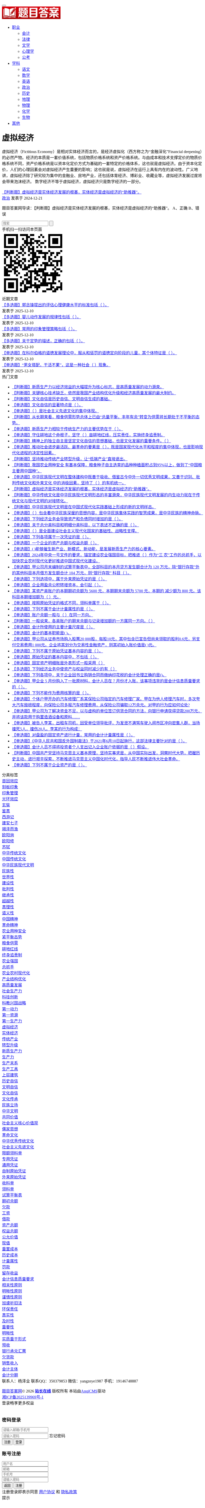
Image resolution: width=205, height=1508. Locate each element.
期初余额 (10, 1201)
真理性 (8, 907)
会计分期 (10, 1375)
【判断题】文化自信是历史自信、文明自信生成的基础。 (62, 399)
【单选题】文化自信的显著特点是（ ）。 (47, 405)
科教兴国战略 (14, 1003)
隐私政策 (69, 1492)
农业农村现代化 (16, 973)
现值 (6, 1243)
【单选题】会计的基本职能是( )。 (42, 633)
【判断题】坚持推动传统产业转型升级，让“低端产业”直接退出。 (70, 459)
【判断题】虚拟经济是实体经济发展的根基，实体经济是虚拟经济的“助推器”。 (72, 192)
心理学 (28, 51)
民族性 (8, 871)
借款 (6, 1219)
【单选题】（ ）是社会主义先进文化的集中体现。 (55, 411)
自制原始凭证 (14, 1171)
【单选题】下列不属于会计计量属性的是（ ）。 (53, 609)
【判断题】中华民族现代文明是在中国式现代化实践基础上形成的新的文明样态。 (84, 507)
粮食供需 (10, 943)
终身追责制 (12, 955)
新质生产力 (12, 1051)
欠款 (6, 1207)
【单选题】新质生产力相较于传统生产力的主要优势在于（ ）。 (67, 429)
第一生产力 (12, 1021)
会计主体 (10, 1369)
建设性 (8, 883)
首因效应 (10, 781)
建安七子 (10, 823)
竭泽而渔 (10, 829)
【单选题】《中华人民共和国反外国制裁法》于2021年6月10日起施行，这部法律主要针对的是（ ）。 (99, 741)
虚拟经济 (10, 1027)
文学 (26, 45)
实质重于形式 (14, 1339)
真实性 (8, 1315)
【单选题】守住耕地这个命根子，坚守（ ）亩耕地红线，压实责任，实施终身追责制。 (88, 435)
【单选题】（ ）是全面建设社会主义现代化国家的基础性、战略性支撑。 (75, 531)
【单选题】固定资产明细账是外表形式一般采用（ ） (58, 663)
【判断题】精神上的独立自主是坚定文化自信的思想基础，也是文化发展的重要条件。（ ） (91, 441)
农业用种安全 (14, 931)
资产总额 (10, 1225)
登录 (19, 1442)
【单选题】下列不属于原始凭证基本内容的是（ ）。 (57, 651)
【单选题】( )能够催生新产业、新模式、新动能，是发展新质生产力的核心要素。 (84, 549)
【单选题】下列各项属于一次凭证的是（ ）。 (51, 537)
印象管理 (10, 793)
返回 (7, 1485)
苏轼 (6, 847)
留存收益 (10, 1273)
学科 (16, 63)
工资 (6, 1213)
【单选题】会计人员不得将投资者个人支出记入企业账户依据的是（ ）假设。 (80, 747)
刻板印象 (10, 787)
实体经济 (10, 1033)
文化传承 (10, 1099)
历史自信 (10, 1081)
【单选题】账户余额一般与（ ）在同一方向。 (52, 615)
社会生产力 (12, 991)
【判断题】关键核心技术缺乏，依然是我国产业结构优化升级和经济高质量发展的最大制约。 (94, 393)
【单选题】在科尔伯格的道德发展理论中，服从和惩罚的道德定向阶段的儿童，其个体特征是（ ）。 (89, 353)
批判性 (8, 889)
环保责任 (10, 1309)
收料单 (8, 1183)
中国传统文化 (14, 859)
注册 (7, 1442)
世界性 (8, 877)
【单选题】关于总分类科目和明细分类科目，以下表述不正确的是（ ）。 (75, 525)
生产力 (8, 1057)
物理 (26, 105)
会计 (26, 33)
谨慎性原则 (12, 1297)
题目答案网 (12, 1391)
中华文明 (10, 1111)
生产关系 (10, 1063)
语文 (26, 69)
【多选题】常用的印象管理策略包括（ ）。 (39, 329)
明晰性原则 (12, 1291)
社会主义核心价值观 (20, 1123)
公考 (26, 57)
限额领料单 (12, 1153)
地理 (26, 99)
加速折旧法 (12, 1303)
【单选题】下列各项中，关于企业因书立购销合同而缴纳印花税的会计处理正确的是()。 (89, 675)
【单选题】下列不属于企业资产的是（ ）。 (49, 765)
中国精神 (10, 919)
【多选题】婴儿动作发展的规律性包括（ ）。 (41, 317)
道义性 (8, 913)
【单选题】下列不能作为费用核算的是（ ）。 (51, 693)
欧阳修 (8, 841)
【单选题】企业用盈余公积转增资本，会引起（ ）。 (57, 585)
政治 (26, 87)
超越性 (8, 901)
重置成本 (10, 1249)
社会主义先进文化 (18, 1147)
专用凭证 (10, 1159)
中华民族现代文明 (18, 865)
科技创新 (10, 997)
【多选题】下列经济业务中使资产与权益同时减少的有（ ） (64, 669)
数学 (26, 75)
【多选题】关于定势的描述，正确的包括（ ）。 (43, 341)
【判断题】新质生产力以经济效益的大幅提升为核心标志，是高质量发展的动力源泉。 (88, 387)
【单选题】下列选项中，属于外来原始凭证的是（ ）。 (59, 579)
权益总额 (10, 1231)
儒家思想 (10, 1129)
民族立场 (10, 1105)
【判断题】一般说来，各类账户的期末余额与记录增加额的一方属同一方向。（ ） (83, 621)
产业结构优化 (14, 979)
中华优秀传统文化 (18, 1141)
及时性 (8, 1321)
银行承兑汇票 (14, 1351)
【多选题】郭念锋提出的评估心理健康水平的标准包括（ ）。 (55, 305)
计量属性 (10, 1261)
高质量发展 (12, 985)
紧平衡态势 (12, 937)
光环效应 (10, 799)
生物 (26, 117)
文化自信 (10, 1093)
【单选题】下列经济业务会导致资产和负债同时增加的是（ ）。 (67, 519)
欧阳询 (8, 835)
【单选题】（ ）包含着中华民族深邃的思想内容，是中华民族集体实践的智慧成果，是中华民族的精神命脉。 (107, 513)
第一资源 (10, 1015)
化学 (26, 111)
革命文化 (10, 1135)
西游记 (8, 817)
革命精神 (10, 925)
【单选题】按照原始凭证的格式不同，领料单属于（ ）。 (61, 603)
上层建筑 (10, 1075)
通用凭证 (10, 1165)
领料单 (8, 1189)
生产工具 (10, 1069)
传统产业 (10, 1039)
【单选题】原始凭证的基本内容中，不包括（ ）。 (55, 657)
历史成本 (10, 1255)
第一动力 (10, 1009)
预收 (6, 1345)
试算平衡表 (12, 1195)
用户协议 (47, 1492)
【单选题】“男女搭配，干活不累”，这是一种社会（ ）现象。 (56, 365)
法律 (26, 39)
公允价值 (10, 1237)
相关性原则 (12, 1285)
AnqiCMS (89, 1391)
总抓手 (8, 967)
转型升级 (10, 1045)
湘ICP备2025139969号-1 (23, 1397)
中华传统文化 (14, 853)
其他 (16, 123)
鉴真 (6, 811)
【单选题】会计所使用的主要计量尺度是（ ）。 (53, 627)
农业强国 (10, 961)
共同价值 (10, 1117)
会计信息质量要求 (18, 1279)
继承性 (8, 895)
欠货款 (8, 1357)
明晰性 (8, 1333)
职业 (16, 27)
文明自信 (10, 1087)
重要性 (8, 1327)
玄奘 (6, 805)
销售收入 (10, 1363)
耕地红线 (10, 949)
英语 (26, 81)
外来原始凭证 (14, 1177)
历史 (26, 93)
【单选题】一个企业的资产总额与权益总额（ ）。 (55, 543)
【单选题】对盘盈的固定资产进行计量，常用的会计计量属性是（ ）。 (73, 735)
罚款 (6, 1267)
